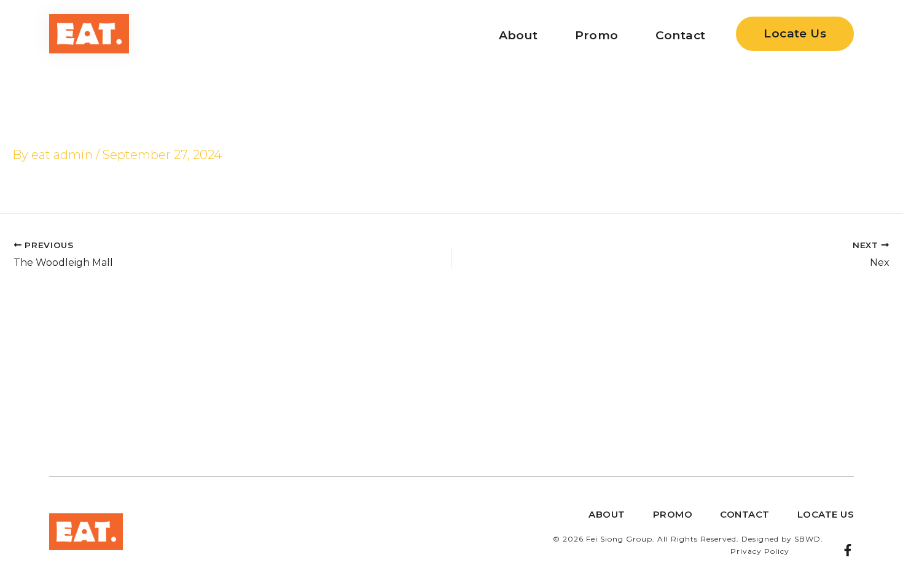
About (518, 35)
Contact (680, 35)
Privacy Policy (759, 551)
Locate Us (825, 514)
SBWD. (808, 538)
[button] (795, 34)
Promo (597, 35)
